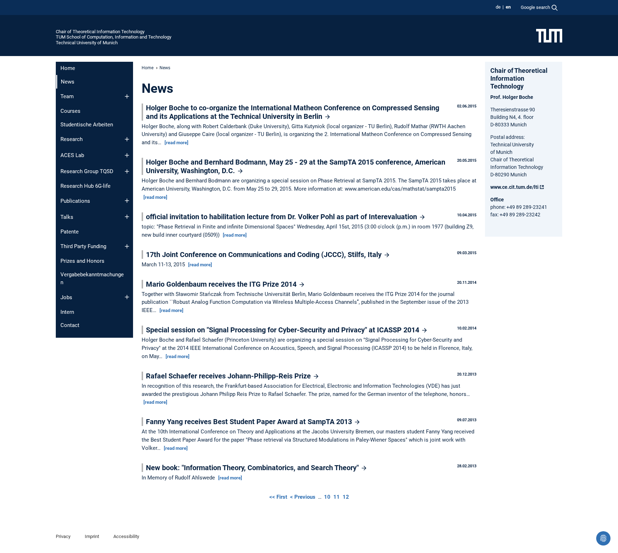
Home (67, 68)
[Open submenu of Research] (127, 139)
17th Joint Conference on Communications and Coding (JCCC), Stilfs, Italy (264, 254)
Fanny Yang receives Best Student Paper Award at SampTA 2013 (250, 421)
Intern (67, 312)
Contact (69, 325)
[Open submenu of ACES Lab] (127, 155)
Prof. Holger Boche (511, 97)
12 (346, 497)
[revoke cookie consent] (603, 538)
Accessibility (126, 536)
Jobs (66, 297)
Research (71, 139)
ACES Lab (72, 155)
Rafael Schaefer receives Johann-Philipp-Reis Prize (229, 376)
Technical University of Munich (87, 42)
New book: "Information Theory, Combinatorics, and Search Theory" (253, 467)
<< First (279, 497)
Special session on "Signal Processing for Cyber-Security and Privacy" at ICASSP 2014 (283, 330)
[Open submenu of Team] (127, 96)
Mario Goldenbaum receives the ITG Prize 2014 (222, 284)
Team (67, 96)
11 (336, 497)
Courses (70, 111)
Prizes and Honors (82, 261)
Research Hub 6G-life (85, 186)
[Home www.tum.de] (549, 35)
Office (497, 199)
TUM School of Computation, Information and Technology (113, 37)
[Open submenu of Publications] (127, 200)
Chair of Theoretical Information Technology (100, 31)
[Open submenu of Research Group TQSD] (127, 171)
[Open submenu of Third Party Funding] (127, 246)
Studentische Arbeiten (86, 124)
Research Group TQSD (86, 171)
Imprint (92, 536)
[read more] (176, 142)
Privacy (63, 536)
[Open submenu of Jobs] (127, 297)
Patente (69, 231)
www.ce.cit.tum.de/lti (514, 187)
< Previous (303, 497)
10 (327, 497)
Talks (66, 217)
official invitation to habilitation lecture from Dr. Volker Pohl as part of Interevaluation (282, 216)
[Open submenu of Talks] (127, 216)
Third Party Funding (83, 246)
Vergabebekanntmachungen (92, 278)
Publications (75, 201)
